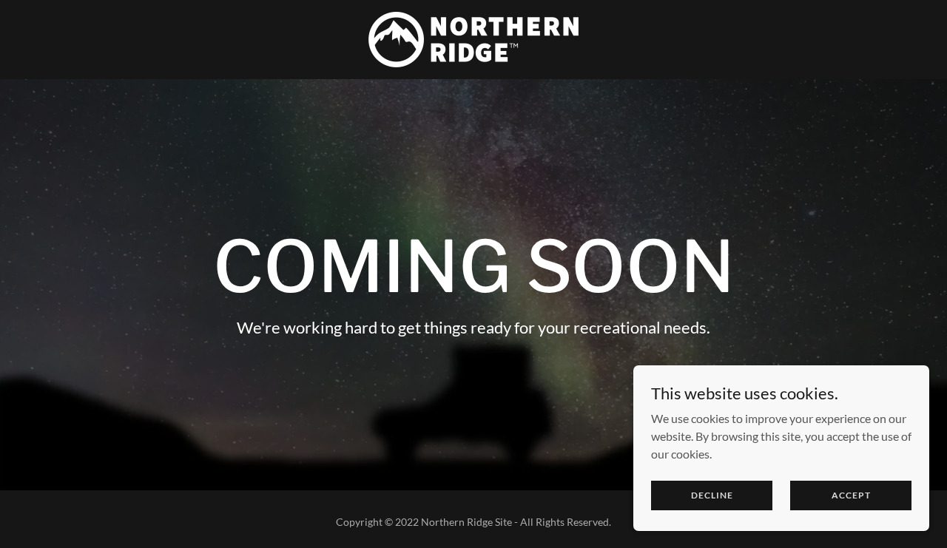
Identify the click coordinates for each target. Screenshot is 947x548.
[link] (473, 38)
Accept (851, 495)
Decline (712, 495)
